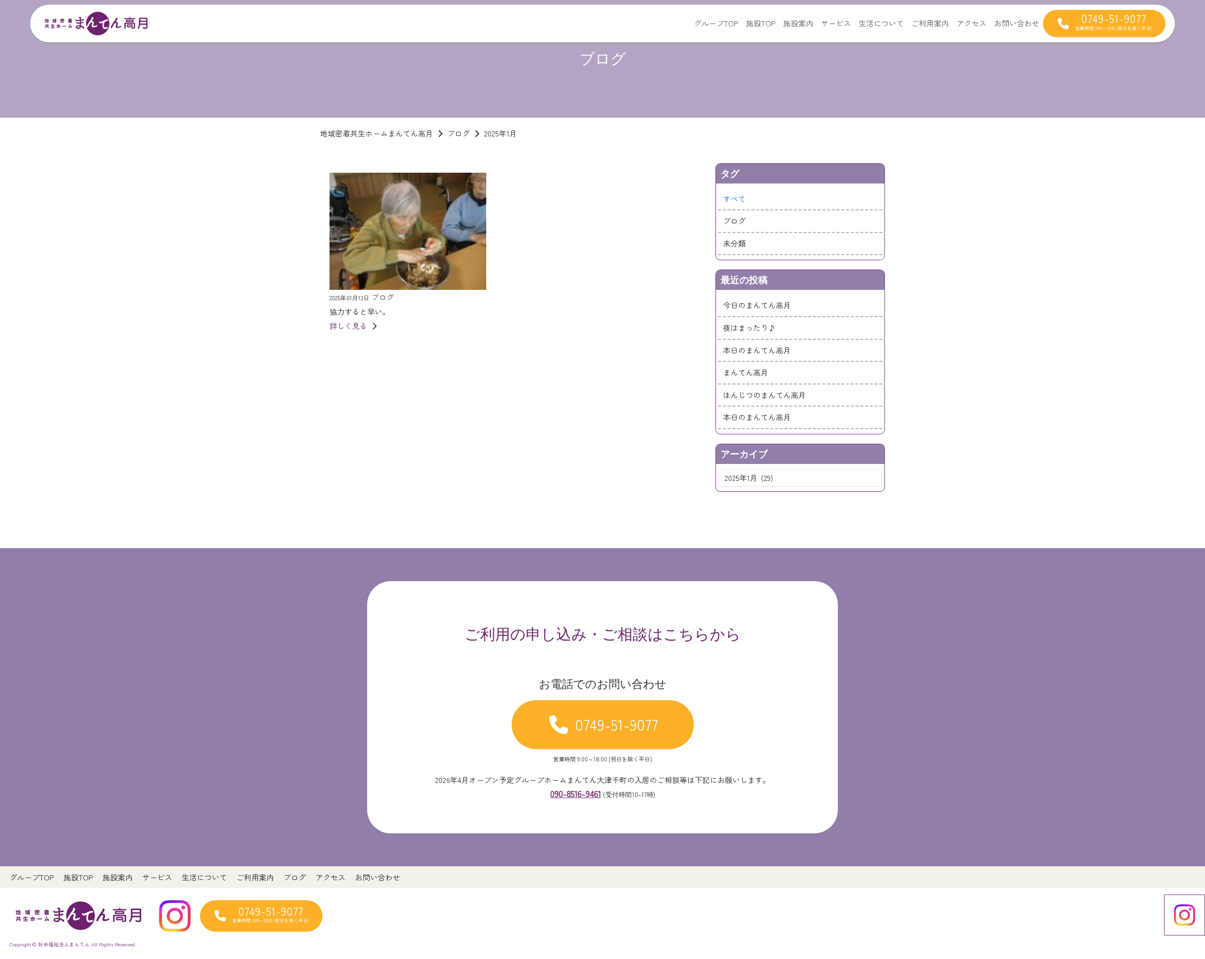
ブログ (734, 220)
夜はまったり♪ (749, 327)
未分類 (734, 243)
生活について (881, 23)
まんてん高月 (745, 372)
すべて (734, 198)
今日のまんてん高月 (757, 305)
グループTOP (716, 23)
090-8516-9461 (575, 793)
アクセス (971, 23)
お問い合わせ (1016, 23)
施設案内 (798, 23)
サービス (836, 23)
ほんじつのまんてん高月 (764, 394)
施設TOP (761, 23)
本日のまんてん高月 (757, 350)
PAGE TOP (1171, 921)
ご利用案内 (930, 23)
